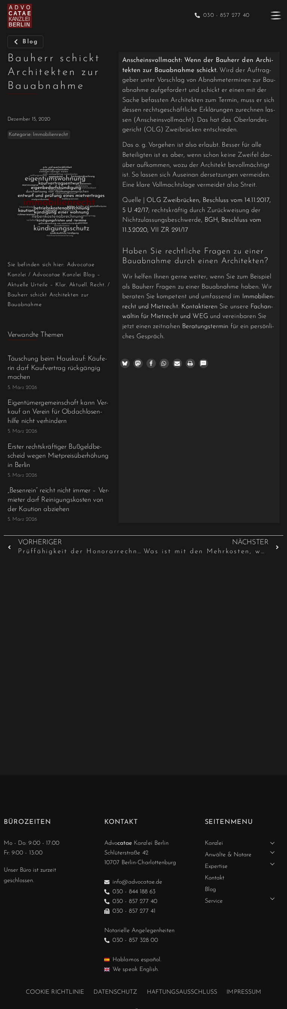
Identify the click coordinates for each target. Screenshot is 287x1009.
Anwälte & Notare (228, 855)
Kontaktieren (199, 306)
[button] (125, 363)
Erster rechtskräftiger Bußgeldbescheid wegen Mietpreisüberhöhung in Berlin (58, 456)
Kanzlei (214, 843)
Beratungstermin (205, 326)
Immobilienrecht (50, 134)
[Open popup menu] (275, 15)
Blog (210, 890)
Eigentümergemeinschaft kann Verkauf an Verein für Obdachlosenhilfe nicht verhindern (57, 412)
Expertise (216, 866)
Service (214, 901)
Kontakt (214, 878)
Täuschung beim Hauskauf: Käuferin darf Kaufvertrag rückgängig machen (57, 368)
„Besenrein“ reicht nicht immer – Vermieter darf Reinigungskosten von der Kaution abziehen (58, 500)
